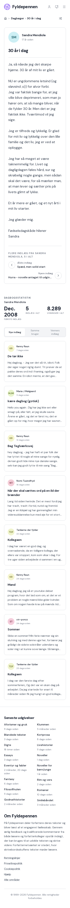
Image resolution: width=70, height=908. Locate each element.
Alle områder (12, 880)
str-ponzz (22, 619)
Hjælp (7, 874)
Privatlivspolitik (13, 863)
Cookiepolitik (12, 869)
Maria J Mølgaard (26, 391)
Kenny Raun (22, 346)
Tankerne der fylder (27, 529)
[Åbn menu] (64, 7)
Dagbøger (17, 18)
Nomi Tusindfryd (25, 480)
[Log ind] (49, 7)
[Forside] (5, 18)
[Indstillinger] (56, 7)
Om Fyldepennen (20, 816)
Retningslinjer (12, 858)
